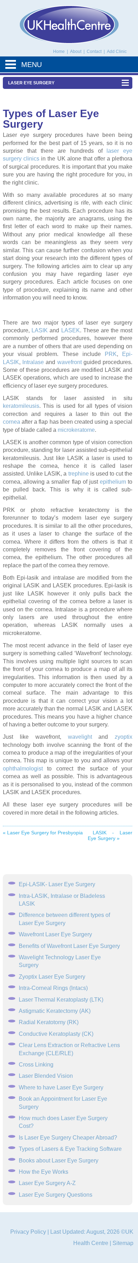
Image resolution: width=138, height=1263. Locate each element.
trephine (78, 474)
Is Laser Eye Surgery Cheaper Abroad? (68, 1138)
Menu (31, 64)
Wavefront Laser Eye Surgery (55, 934)
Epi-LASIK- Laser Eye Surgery (57, 884)
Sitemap (123, 1243)
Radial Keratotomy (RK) (49, 1022)
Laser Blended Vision (46, 1076)
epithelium (113, 482)
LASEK (70, 330)
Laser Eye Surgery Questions (55, 1195)
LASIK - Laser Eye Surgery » (110, 835)
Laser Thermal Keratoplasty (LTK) (61, 1000)
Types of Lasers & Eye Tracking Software (70, 1149)
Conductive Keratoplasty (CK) (56, 1034)
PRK (111, 354)
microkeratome (76, 430)
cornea (11, 422)
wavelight (80, 737)
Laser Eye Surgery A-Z (47, 1183)
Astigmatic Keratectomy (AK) (55, 1011)
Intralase (33, 362)
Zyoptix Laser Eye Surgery (52, 977)
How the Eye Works (43, 1172)
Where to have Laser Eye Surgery (61, 1087)
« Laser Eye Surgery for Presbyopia (43, 832)
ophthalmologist (23, 769)
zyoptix (123, 737)
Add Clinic (117, 51)
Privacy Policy (28, 1232)
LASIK (39, 330)
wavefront (69, 362)
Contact (95, 51)
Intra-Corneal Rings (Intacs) (53, 988)
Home (59, 51)
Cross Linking (36, 1065)
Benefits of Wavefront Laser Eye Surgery (69, 946)
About (76, 51)
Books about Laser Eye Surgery (58, 1161)
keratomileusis (21, 406)
